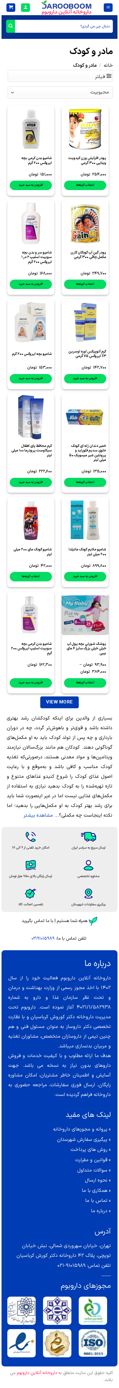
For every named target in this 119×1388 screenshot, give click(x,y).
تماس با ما (96, 1200)
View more (59, 702)
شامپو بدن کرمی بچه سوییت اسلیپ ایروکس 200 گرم (31, 649)
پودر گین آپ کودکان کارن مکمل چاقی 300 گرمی (88, 255)
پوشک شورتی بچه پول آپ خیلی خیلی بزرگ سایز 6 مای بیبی (86, 649)
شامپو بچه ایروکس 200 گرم (32, 354)
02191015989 (43, 938)
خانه (108, 65)
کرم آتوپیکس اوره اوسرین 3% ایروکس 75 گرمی (87, 354)
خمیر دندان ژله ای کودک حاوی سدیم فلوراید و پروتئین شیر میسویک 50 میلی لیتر (87, 453)
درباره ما (99, 1211)
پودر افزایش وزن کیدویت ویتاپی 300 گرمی (87, 160)
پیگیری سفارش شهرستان (82, 1139)
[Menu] (108, 7)
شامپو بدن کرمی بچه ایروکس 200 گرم (36, 160)
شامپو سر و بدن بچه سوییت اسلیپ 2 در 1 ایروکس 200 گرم (36, 257)
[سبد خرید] (10, 7)
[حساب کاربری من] (25, 7)
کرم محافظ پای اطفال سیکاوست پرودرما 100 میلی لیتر (31, 451)
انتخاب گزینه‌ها (85, 185)
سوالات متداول (92, 1170)
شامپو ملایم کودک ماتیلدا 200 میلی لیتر (87, 551)
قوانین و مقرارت (91, 1160)
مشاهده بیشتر (38, 815)
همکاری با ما (94, 1190)
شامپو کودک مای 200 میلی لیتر (32, 551)
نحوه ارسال (96, 1180)
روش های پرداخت (88, 1149)
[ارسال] (10, 26)
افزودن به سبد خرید (31, 185)
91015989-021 (71, 1265)
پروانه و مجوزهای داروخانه (80, 1129)
